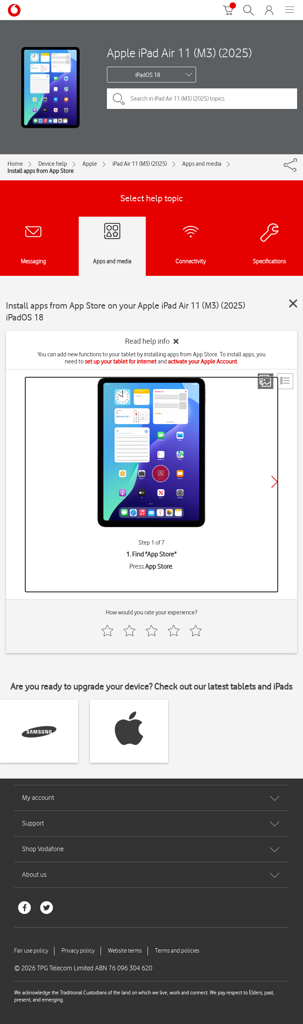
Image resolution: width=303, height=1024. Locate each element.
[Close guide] (293, 303)
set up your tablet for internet (121, 361)
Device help (52, 163)
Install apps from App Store (40, 170)
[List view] (285, 381)
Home (15, 163)
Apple (89, 163)
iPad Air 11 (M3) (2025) (139, 163)
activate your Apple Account (202, 361)
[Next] (274, 482)
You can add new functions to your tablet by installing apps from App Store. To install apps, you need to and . (151, 358)
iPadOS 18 (147, 75)
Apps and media (201, 163)
